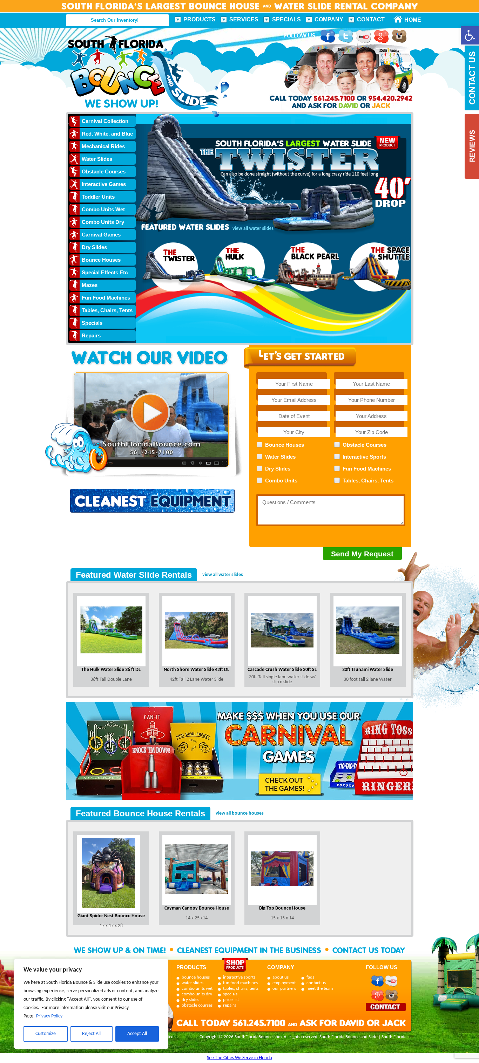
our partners (284, 988)
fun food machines (240, 983)
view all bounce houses (240, 813)
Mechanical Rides (103, 146)
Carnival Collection (105, 121)
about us (280, 977)
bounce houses (196, 977)
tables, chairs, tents (240, 988)
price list (231, 999)
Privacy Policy (49, 1016)
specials (230, 994)
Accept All (137, 1033)
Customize (45, 1033)
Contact (371, 19)
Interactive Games (104, 184)
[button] (470, 35)
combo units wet (197, 988)
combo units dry (197, 994)
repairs (229, 1005)
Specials (286, 19)
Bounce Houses (101, 260)
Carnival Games (101, 235)
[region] (91, 1004)
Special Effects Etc (105, 272)
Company (329, 19)
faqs (310, 977)
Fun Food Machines (106, 298)
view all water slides (222, 574)
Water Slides (97, 159)
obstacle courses (197, 1005)
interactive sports (239, 977)
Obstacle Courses (104, 171)
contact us (316, 983)
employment (284, 983)
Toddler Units (98, 197)
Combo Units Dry (103, 222)
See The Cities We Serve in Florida (239, 1058)
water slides (192, 983)
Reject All (91, 1033)
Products (199, 19)
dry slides (190, 999)
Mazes (89, 285)
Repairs (91, 335)
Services (243, 19)
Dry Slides (94, 247)
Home (408, 20)
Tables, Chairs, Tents (107, 310)
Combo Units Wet (103, 209)
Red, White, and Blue (107, 134)
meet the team (319, 988)
